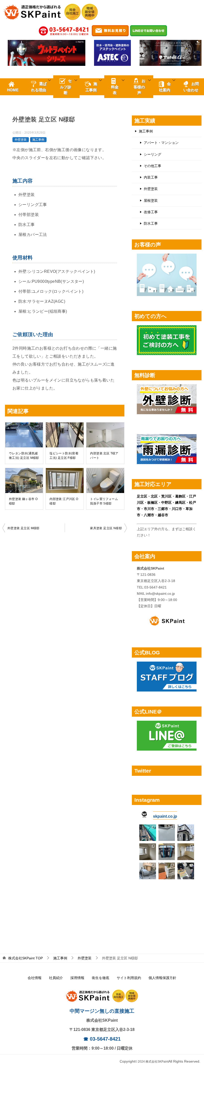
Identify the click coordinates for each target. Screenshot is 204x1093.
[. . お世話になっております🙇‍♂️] (147, 832)
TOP (25, 958)
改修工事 (151, 212)
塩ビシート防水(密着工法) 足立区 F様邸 (64, 456)
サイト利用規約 (129, 978)
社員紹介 (56, 978)
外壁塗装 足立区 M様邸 (23, 528)
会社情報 (35, 978)
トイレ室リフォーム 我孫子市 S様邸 (104, 501)
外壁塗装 (21, 139)
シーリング (152, 154)
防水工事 (151, 223)
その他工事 (152, 166)
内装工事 (151, 177)
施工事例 (38, 139)
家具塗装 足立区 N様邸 (106, 528)
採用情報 (77, 978)
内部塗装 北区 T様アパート (104, 456)
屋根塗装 (151, 200)
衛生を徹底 (100, 978)
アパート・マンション (161, 143)
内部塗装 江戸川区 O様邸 (64, 501)
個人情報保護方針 (162, 978)
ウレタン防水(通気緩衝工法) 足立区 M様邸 (24, 456)
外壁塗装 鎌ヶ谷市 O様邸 (23, 501)
